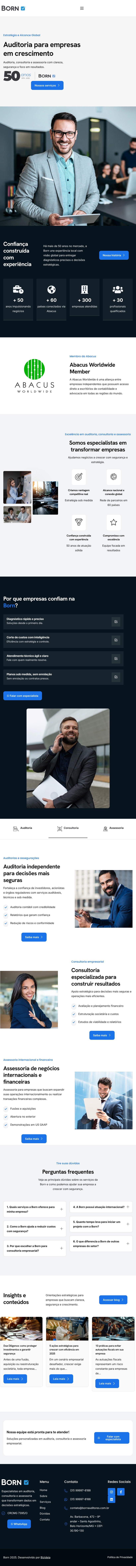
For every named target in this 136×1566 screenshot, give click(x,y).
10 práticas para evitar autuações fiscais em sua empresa (109, 1349)
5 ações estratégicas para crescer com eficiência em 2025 (64, 1349)
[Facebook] (121, 1491)
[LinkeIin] (111, 1499)
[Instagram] (111, 1491)
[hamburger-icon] (82, 8)
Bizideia (45, 1557)
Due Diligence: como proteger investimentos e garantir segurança (20, 1349)
